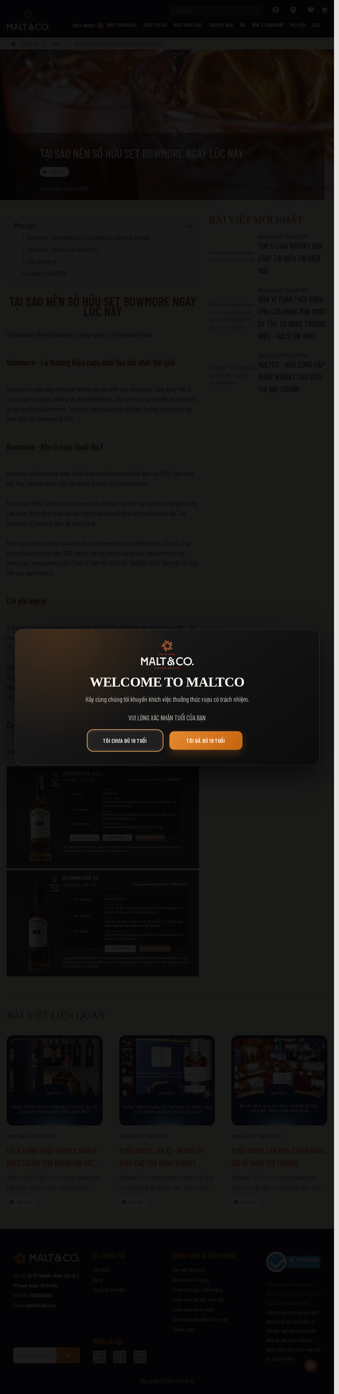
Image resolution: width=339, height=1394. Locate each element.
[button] (127, 742)
